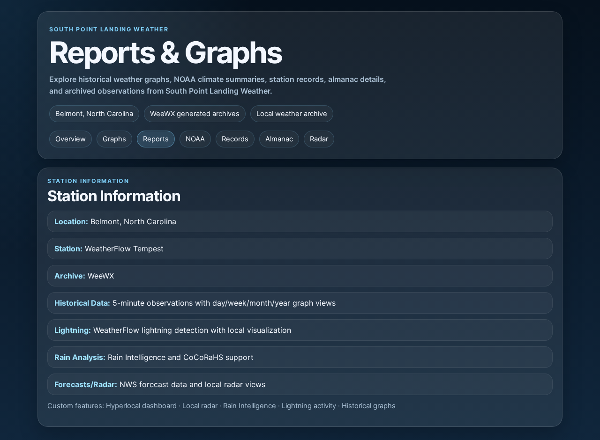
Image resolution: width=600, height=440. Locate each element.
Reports (156, 139)
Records (235, 139)
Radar (319, 139)
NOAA (195, 139)
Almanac (279, 139)
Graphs (114, 139)
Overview (70, 139)
